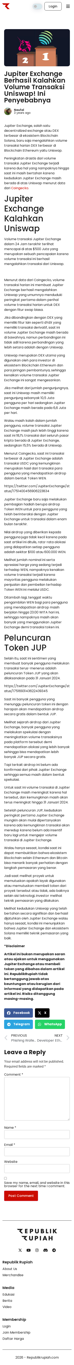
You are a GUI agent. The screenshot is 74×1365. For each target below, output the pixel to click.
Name (10, 1127)
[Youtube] (28, 1250)
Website (10, 1161)
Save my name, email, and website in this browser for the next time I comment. (37, 1184)
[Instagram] (37, 1250)
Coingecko (19, 188)
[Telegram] (54, 1250)
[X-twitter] (20, 1250)
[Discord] (45, 1250)
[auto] (37, 6)
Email (9, 1144)
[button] (18, 1013)
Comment (13, 1074)
